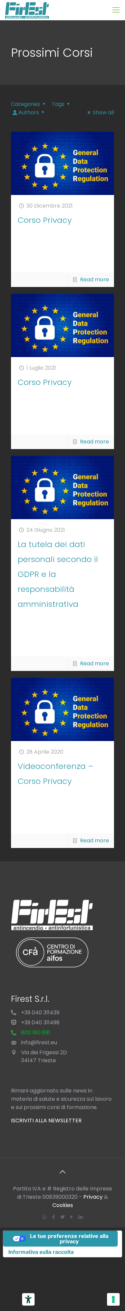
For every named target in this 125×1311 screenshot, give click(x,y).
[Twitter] (62, 1216)
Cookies (62, 1205)
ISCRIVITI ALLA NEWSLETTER (46, 1120)
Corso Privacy (45, 220)
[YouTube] (71, 1216)
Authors (28, 112)
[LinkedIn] (80, 1216)
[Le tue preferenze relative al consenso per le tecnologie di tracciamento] (113, 1299)
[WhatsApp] (44, 1216)
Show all (103, 112)
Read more (94, 279)
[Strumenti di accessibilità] (28, 1299)
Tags (58, 104)
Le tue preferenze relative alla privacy (69, 1239)
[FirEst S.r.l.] (27, 10)
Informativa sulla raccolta (41, 1252)
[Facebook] (53, 1216)
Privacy (93, 1197)
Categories (25, 104)
